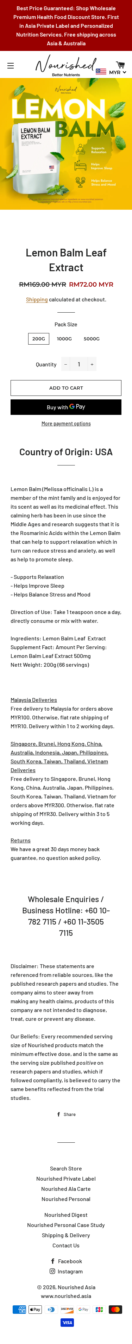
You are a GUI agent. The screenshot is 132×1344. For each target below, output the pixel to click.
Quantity (46, 364)
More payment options (66, 423)
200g (38, 338)
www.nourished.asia (66, 1295)
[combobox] (111, 72)
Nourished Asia (76, 1287)
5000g (92, 338)
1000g (64, 338)
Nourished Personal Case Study (66, 1224)
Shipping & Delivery (66, 1235)
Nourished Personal (66, 1198)
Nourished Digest (66, 1214)
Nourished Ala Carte (66, 1188)
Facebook (69, 1261)
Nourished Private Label (66, 1178)
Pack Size (66, 324)
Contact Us (66, 1245)
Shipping (37, 299)
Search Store (66, 1168)
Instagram (70, 1271)
